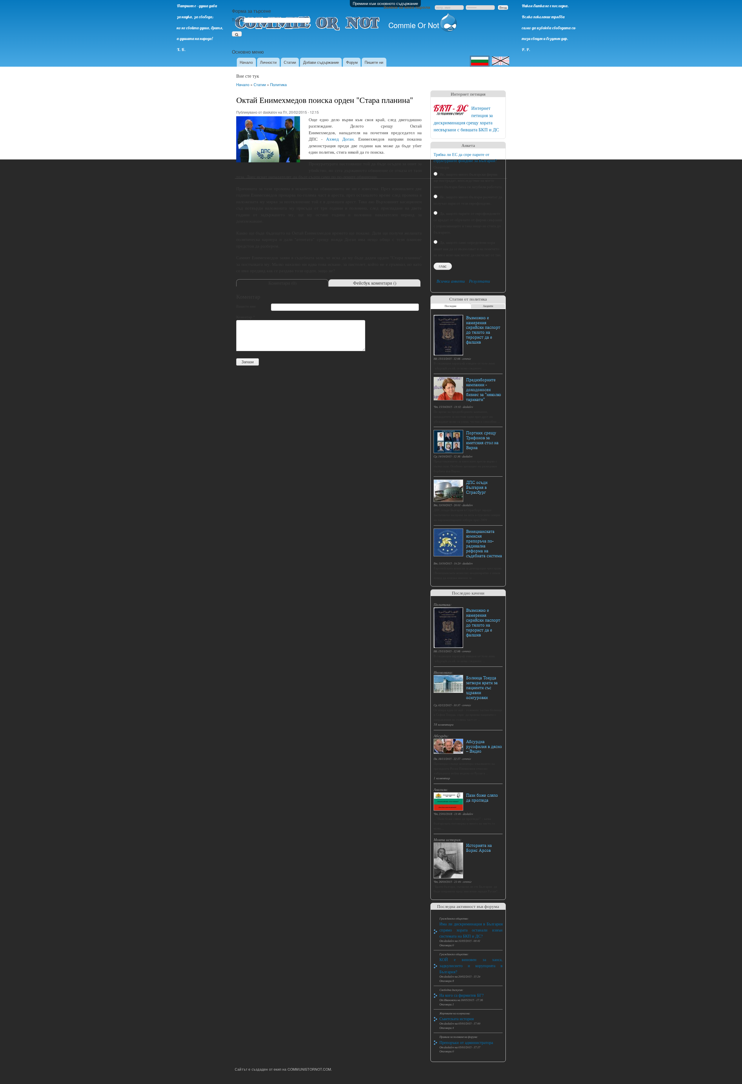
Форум (352, 62)
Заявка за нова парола (406, 7)
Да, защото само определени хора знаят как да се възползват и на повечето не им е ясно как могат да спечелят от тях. (468, 248)
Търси (238, 20)
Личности (268, 62)
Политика (278, 84)
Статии (290, 62)
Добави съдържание (321, 62)
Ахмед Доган (340, 139)
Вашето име (246, 306)
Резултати (479, 281)
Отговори (441, 167)
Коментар (245, 316)
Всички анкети (451, 281)
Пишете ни (374, 62)
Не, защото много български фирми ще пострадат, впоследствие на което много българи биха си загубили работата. (468, 180)
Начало (246, 62)
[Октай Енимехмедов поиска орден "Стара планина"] (268, 165)
